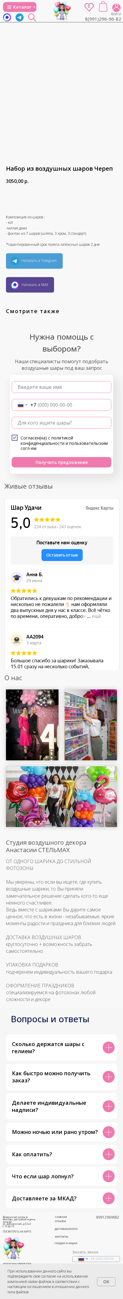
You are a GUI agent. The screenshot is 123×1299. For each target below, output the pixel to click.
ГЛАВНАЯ (61, 1217)
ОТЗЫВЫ (60, 1221)
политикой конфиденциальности (47, 440)
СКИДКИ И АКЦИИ (66, 1243)
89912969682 (107, 1217)
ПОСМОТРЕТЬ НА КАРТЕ (17, 1231)
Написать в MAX (34, 284)
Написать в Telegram (39, 260)
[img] (62, 11)
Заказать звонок (85, 1252)
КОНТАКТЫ (61, 1236)
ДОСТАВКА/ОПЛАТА (66, 1228)
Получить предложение (62, 462)
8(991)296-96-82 (103, 19)
